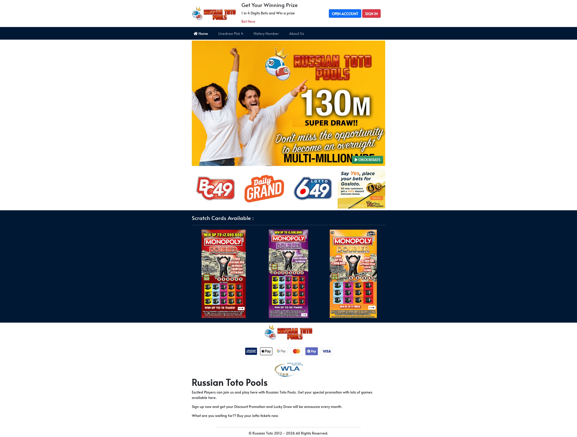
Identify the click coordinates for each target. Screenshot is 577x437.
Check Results (369, 159)
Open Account (345, 13)
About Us (296, 33)
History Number (266, 33)
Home (203, 33)
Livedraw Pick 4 (230, 33)
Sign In (371, 13)
